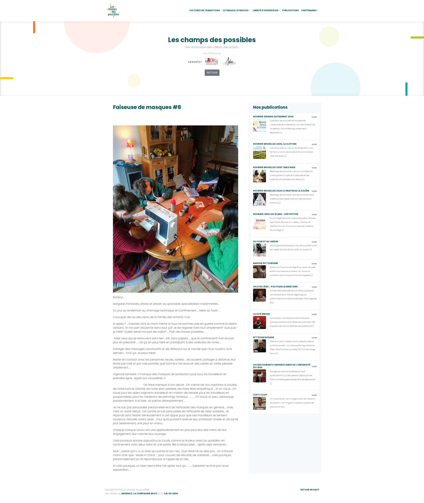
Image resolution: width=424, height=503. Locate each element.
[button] (236, 10)
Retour (212, 72)
